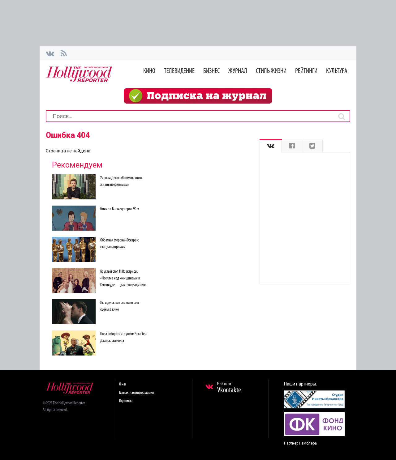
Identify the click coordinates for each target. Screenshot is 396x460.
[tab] (271, 146)
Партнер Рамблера (300, 443)
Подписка (125, 401)
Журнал (237, 71)
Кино (149, 71)
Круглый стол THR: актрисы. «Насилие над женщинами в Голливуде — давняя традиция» (123, 278)
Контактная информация (136, 392)
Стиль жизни (271, 71)
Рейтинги (306, 71)
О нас (122, 384)
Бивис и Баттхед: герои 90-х (119, 209)
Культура (336, 71)
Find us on (229, 388)
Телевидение (179, 71)
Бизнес (211, 71)
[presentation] (271, 146)
